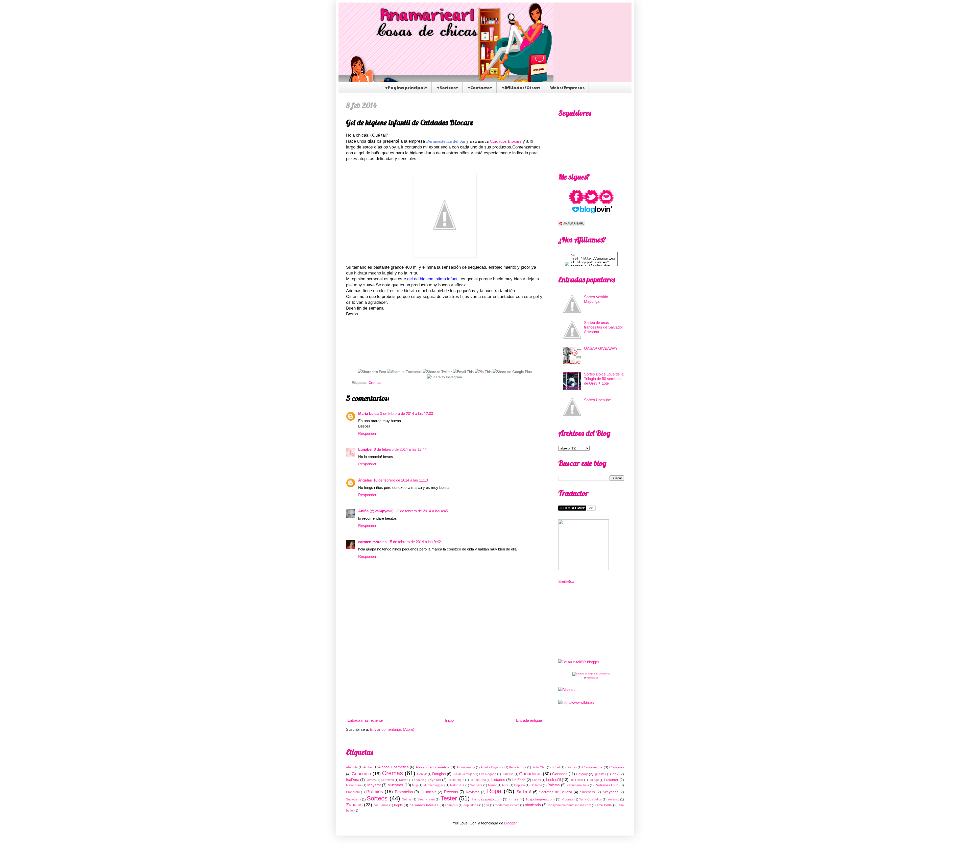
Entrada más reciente (365, 720)
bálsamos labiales (423, 805)
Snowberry (353, 799)
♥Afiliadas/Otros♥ (521, 87)
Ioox (615, 774)
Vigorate (567, 799)
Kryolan (419, 780)
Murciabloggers (434, 785)
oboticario (533, 805)
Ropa (494, 791)
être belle (604, 805)
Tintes (513, 799)
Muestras (395, 785)
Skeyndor (610, 792)
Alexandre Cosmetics (433, 767)
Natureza (476, 785)
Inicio (449, 720)
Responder (367, 433)
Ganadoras (530, 773)
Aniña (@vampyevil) (376, 511)
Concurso (361, 773)
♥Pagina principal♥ (406, 87)
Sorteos (377, 798)
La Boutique (456, 780)
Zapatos (354, 804)
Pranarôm (353, 792)
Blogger (510, 823)
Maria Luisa (368, 413)
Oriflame (536, 785)
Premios (374, 791)
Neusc (492, 785)
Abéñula (352, 767)
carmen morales (372, 542)
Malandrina (354, 785)
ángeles (365, 480)
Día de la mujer (463, 774)
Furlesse (508, 774)
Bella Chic (539, 767)
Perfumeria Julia (578, 785)
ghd (486, 805)
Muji (415, 785)
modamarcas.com (507, 805)
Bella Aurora (517, 767)
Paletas (553, 785)
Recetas (451, 792)
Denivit (422, 774)
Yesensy (613, 799)
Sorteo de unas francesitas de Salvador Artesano (603, 327)
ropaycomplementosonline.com (569, 805)
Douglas (439, 774)
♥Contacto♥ (480, 87)
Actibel (368, 767)
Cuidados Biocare (506, 141)
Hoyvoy (582, 774)
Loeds (536, 780)
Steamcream (426, 799)
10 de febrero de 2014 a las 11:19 (400, 480)
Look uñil (553, 779)
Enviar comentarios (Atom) (392, 729)
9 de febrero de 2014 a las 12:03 (406, 413)
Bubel (556, 767)
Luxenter (611, 780)
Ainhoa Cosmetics (393, 767)
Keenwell (387, 780)
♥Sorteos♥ (447, 87)
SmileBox (566, 581)
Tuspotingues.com (540, 799)
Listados (498, 779)
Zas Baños (380, 805)
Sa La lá (524, 792)
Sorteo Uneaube (597, 400)
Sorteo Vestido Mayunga (596, 299)
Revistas (472, 792)
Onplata (519, 785)
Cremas (375, 383)
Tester (449, 798)
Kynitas (435, 780)
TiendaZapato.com (487, 799)
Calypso (571, 767)
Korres (403, 780)
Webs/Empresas (567, 87)
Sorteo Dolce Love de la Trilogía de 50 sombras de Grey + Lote (603, 378)
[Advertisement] (444, 674)
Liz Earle (519, 780)
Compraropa (592, 767)
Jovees (371, 780)
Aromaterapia (465, 767)
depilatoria (471, 805)
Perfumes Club (606, 785)
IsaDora (352, 779)
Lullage (594, 780)
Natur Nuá (457, 785)
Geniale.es (592, 677)
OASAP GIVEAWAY (601, 348)
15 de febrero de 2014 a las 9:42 (414, 542)
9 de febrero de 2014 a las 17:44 (400, 449)
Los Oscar (576, 780)
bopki (398, 805)
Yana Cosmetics (590, 799)
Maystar (374, 785)
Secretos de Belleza (555, 792)
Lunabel (365, 449)
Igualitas (600, 774)
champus (451, 805)
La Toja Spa (478, 780)
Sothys (406, 799)
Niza (505, 785)
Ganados (559, 774)
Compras (616, 767)
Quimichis (428, 792)
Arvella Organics (492, 767)
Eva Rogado (487, 774)
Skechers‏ (587, 792)
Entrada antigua (529, 720)
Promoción (404, 792)
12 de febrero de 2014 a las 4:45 (421, 511)
